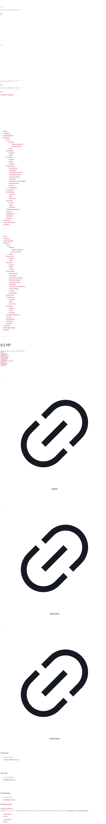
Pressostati (9, 216)
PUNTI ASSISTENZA (9, 222)
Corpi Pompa (10, 192)
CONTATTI (6, 224)
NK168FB (54, 489)
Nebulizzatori (10, 213)
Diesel (11, 148)
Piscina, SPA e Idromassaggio (17, 181)
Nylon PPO (12, 198)
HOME (5, 131)
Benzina (11, 142)
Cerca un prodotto (6, 10)
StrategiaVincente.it (82, 810)
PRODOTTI (6, 137)
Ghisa (10, 196)
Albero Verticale (16, 146)
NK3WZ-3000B (54, 738)
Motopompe (10, 150)
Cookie (5, 816)
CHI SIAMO (6, 133)
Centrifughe (12, 170)
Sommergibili (13, 187)
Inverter (11, 163)
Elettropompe (10, 166)
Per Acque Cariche (14, 176)
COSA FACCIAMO (8, 135)
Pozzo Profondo (14, 183)
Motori (8, 140)
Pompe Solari (10, 189)
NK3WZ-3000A (54, 613)
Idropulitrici (9, 200)
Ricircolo (11, 185)
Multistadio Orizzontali (15, 172)
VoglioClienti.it (72, 810)
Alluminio (12, 194)
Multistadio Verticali (14, 174)
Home (2, 351)
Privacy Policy (7, 814)
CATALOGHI (6, 220)
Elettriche (12, 207)
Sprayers (8, 211)
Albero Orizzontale (17, 144)
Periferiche (12, 179)
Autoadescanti (13, 168)
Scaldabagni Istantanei (12, 209)
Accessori (9, 218)
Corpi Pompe (4, 358)
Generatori (9, 157)
